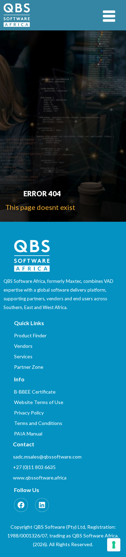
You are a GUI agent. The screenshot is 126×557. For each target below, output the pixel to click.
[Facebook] (21, 505)
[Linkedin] (42, 505)
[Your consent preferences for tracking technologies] (113, 544)
